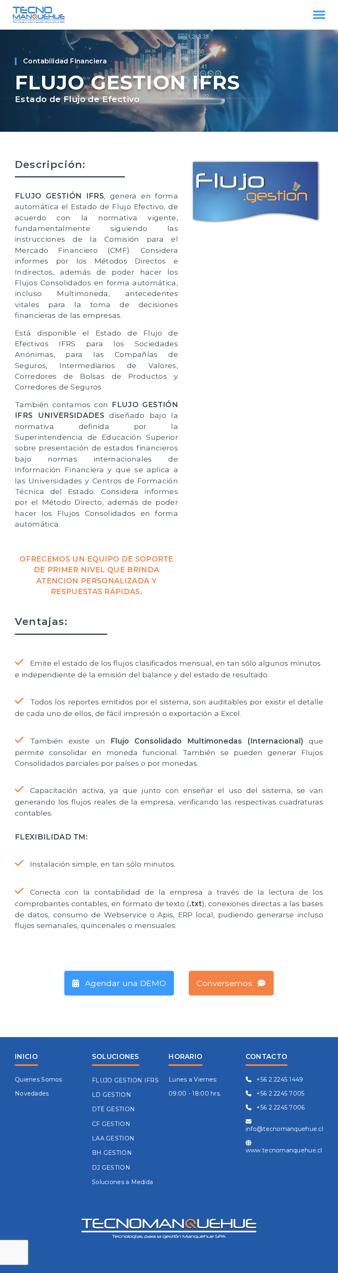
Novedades (32, 1093)
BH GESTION (112, 1152)
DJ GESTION (111, 1167)
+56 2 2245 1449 (279, 1079)
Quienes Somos (38, 1079)
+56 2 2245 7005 (279, 1093)
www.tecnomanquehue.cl (284, 1150)
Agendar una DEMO (124, 983)
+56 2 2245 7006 (280, 1107)
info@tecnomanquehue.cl (284, 1129)
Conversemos (225, 983)
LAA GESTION (113, 1138)
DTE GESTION (113, 1109)
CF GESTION (111, 1124)
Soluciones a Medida (122, 1182)
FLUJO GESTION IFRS (125, 1080)
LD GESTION (111, 1094)
